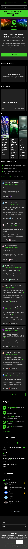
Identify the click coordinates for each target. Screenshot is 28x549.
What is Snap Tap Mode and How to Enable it (15, 165)
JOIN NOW (14, 54)
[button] (14, 546)
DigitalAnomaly (11, 416)
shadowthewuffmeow (11, 374)
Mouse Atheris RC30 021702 (10, 443)
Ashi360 (7, 202)
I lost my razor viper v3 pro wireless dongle (13, 452)
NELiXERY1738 (12, 482)
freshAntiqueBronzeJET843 (15, 487)
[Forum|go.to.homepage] (10, 3)
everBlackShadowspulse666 (13, 329)
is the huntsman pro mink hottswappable (13, 447)
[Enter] (2, 7)
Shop (3, 518)
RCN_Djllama (10, 421)
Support (3, 526)
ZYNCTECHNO (9, 352)
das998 (7, 265)
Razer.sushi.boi (11, 412)
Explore (3, 522)
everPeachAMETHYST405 (15, 501)
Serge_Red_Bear (9, 285)
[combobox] (14, 7)
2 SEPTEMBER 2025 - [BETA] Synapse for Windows (14, 172)
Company (4, 531)
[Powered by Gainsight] (14, 512)
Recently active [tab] (6, 177)
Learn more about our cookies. (15, 538)
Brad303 (7, 245)
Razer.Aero (9, 426)
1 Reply (4, 445)
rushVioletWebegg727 (11, 224)
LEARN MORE (14, 50)
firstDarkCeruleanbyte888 (12, 182)
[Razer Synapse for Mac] (13, 100)
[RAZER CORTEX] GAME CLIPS (11, 168)
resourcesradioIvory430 (11, 307)
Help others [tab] (18, 177)
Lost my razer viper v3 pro (9, 464)
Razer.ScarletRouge (12, 407)
